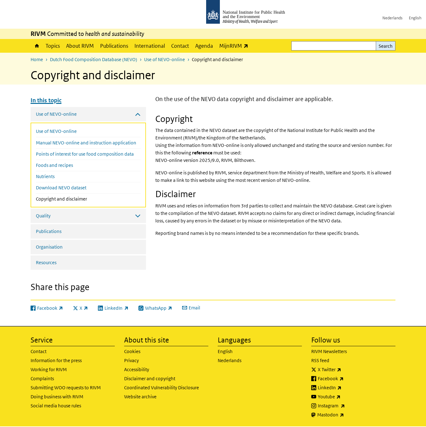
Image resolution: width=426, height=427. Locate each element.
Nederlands (392, 18)
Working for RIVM (49, 369)
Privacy (131, 360)
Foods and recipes (54, 165)
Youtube (345, 396)
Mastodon (347, 414)
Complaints (42, 378)
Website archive (140, 397)
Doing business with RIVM (57, 397)
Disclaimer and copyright (149, 378)
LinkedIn (346, 387)
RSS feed (320, 360)
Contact (180, 45)
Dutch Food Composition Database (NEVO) (93, 59)
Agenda (204, 45)
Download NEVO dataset (61, 188)
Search (386, 46)
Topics (53, 45)
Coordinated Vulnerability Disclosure (161, 388)
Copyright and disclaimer (75, 199)
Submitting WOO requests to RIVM (66, 388)
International (149, 45)
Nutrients (45, 176)
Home (36, 46)
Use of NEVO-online (164, 59)
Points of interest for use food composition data (85, 154)
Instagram (348, 405)
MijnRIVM (235, 45)
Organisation (49, 247)
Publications (114, 45)
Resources (46, 262)
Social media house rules (56, 406)
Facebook (347, 378)
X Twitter (346, 369)
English (415, 18)
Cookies (132, 351)
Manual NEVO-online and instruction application (86, 143)
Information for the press (56, 360)
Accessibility (136, 369)
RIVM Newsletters (329, 351)
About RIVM (80, 45)
